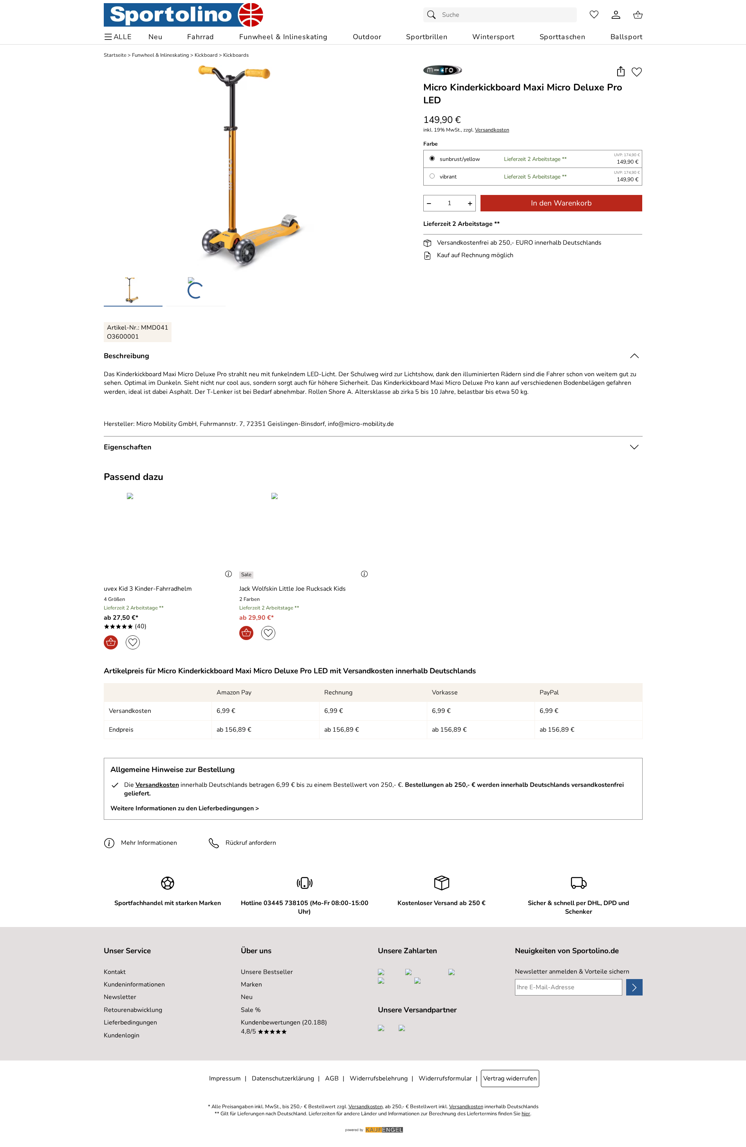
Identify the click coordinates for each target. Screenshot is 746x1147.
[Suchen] (433, 14)
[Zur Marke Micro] (442, 70)
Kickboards (236, 55)
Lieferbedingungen (130, 1022)
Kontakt (115, 972)
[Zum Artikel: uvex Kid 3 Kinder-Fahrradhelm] (170, 535)
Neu (247, 997)
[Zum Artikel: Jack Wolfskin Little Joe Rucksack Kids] (305, 535)
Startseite (115, 55)
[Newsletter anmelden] (634, 987)
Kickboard (206, 55)
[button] (621, 72)
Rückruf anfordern (251, 843)
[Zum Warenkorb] (638, 15)
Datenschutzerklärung (283, 1078)
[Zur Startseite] (183, 15)
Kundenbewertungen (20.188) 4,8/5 (284, 1026)
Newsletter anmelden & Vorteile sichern (572, 971)
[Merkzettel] (594, 15)
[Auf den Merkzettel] (637, 72)
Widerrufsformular (445, 1078)
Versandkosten (492, 130)
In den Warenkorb (561, 203)
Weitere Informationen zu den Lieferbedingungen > (184, 808)
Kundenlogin (121, 1035)
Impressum (225, 1078)
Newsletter (120, 997)
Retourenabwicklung (133, 1010)
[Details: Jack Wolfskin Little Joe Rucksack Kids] (247, 575)
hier (526, 1114)
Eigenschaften (128, 447)
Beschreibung (126, 356)
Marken (251, 984)
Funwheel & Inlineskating (160, 55)
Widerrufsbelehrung (379, 1078)
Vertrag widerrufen (510, 1078)
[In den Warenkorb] (111, 642)
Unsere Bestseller (267, 972)
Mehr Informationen (149, 843)
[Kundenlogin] (616, 15)
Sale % (251, 1010)
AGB (332, 1078)
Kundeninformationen (134, 984)
